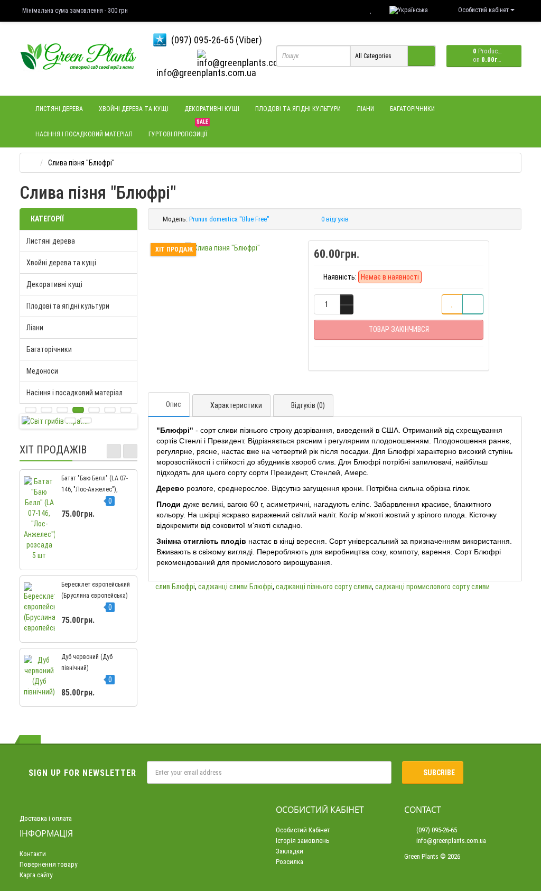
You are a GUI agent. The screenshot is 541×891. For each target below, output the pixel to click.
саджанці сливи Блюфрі (235, 586)
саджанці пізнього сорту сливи (324, 586)
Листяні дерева (59, 109)
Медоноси (42, 371)
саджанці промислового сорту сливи (432, 586)
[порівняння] (472, 304)
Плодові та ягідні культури (298, 109)
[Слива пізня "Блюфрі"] (222, 247)
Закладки (289, 851)
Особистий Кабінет (303, 830)
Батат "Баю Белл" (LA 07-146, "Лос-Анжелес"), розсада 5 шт (94, 489)
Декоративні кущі (211, 109)
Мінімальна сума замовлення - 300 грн (75, 10)
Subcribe (439, 772)
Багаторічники (412, 109)
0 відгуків (335, 219)
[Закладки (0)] (371, 10)
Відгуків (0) (308, 405)
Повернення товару (48, 864)
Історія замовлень (303, 840)
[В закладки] (452, 304)
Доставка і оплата (46, 818)
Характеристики (236, 405)
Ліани (365, 109)
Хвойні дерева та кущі (134, 109)
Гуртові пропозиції (178, 130)
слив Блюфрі (175, 586)
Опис (173, 404)
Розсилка (289, 862)
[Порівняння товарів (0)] (349, 10)
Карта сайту (36, 875)
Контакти (33, 854)
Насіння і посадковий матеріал (84, 134)
